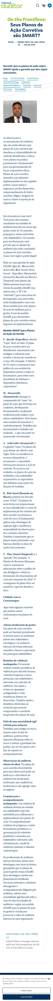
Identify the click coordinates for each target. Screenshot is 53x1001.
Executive (27, 85)
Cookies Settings (26, 990)
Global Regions (20, 89)
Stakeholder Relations (11, 85)
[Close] (49, 979)
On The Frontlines (17, 78)
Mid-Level (37, 85)
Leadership (25, 82)
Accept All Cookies (26, 997)
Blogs (5, 78)
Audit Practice (32, 78)
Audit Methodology (11, 82)
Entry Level (7, 89)
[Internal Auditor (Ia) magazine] (11, 5)
